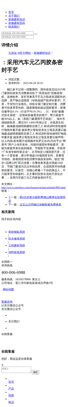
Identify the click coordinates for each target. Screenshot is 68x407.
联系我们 (14, 26)
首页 (11, 12)
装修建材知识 (16, 19)
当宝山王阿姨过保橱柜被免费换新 (40, 204)
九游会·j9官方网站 (19, 52)
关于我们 (14, 15)
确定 (35, 372)
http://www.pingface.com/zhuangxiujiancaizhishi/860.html (33, 187)
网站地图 (8, 289)
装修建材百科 (16, 23)
